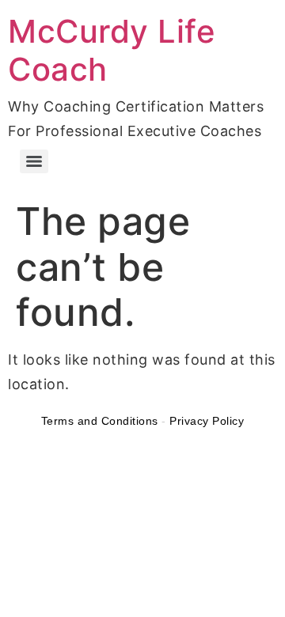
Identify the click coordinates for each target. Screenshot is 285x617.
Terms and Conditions (99, 420)
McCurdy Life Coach (111, 50)
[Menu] (34, 161)
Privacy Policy (206, 420)
